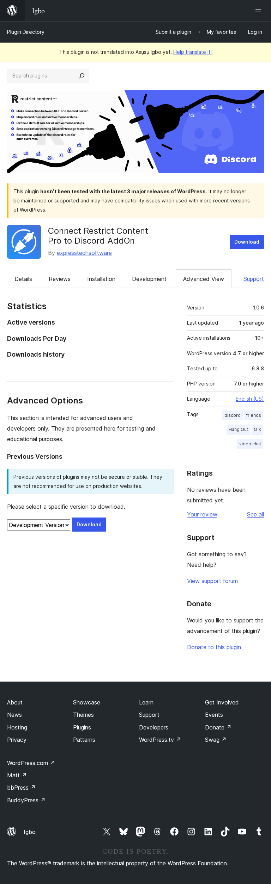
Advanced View (203, 278)
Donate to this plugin (214, 647)
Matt (17, 775)
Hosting (17, 727)
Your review (202, 514)
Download (246, 242)
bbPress (21, 787)
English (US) (250, 399)
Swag (216, 739)
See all (255, 514)
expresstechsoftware (84, 252)
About (15, 702)
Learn (146, 702)
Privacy (16, 739)
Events (214, 714)
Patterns (84, 739)
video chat (250, 443)
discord (232, 415)
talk (257, 429)
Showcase (86, 702)
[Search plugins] (82, 76)
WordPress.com (31, 762)
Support (253, 278)
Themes (83, 714)
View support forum (212, 580)
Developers (153, 727)
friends (253, 415)
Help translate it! (192, 52)
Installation (101, 278)
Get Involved (222, 702)
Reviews (60, 278)
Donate (218, 727)
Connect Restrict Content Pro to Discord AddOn (98, 236)
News (14, 714)
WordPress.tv (160, 739)
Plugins (82, 727)
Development (149, 278)
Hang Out (238, 429)
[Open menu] (259, 10)
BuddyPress (26, 800)
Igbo (30, 831)
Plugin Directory (25, 32)
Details (23, 278)
